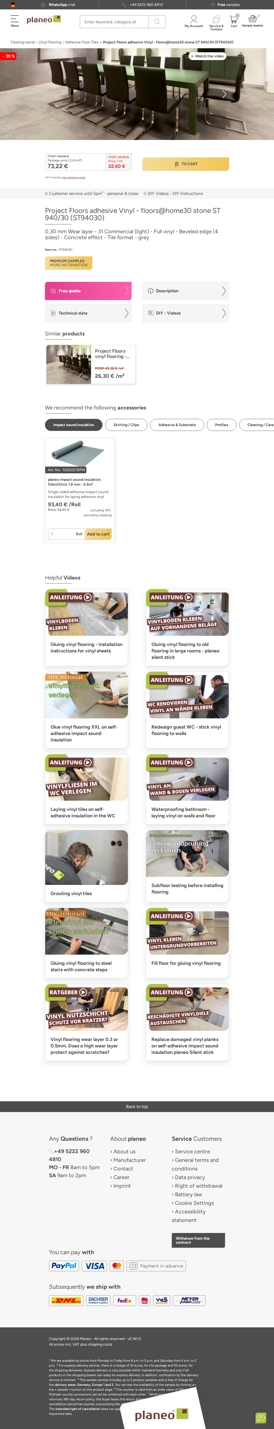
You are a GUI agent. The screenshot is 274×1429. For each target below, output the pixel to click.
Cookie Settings (194, 1203)
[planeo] (161, 1414)
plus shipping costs (73, 177)
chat (62, 4)
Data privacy (190, 1177)
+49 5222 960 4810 (146, 4)
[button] (13, 4)
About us (124, 1151)
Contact (123, 1168)
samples (229, 4)
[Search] (157, 21)
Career (121, 1177)
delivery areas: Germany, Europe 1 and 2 (84, 1385)
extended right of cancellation (77, 1409)
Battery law (188, 1194)
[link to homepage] (44, 19)
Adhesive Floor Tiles (82, 42)
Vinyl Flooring (50, 42)
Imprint (122, 1186)
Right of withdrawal (198, 1186)
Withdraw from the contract (193, 1240)
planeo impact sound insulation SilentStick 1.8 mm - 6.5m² (74, 482)
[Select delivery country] (13, 4)
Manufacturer (129, 1160)
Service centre (192, 1151)
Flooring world (23, 42)
